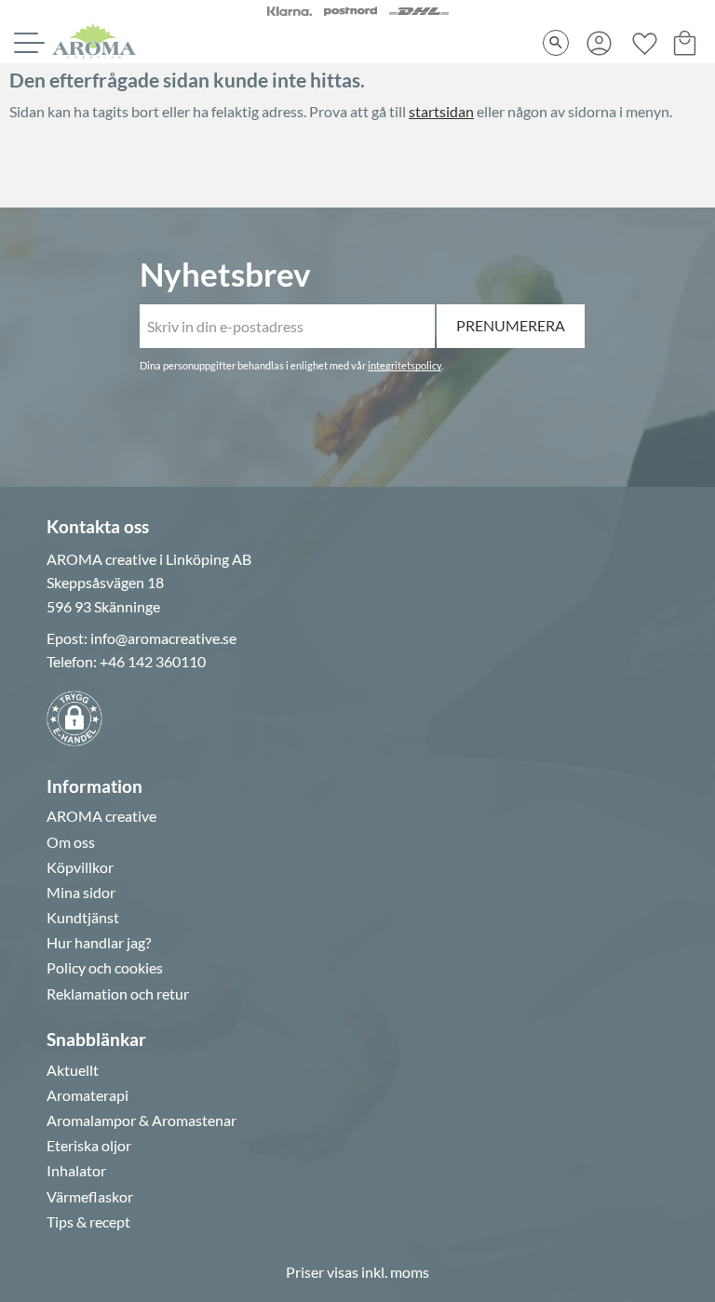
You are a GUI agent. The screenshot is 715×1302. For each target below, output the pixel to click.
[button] (27, 42)
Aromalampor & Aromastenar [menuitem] (141, 1120)
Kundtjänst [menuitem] (83, 917)
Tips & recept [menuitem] (88, 1222)
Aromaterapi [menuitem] (87, 1095)
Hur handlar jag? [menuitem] (99, 942)
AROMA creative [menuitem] (101, 816)
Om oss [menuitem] (71, 842)
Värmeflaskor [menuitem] (90, 1196)
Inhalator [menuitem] (76, 1170)
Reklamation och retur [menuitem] (118, 994)
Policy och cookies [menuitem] (105, 968)
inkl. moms (395, 1272)
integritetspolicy (404, 365)
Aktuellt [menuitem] (73, 1070)
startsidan (441, 111)
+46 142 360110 (153, 661)
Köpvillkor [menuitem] (80, 867)
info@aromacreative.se (163, 638)
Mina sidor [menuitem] (81, 892)
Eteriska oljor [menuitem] (89, 1145)
